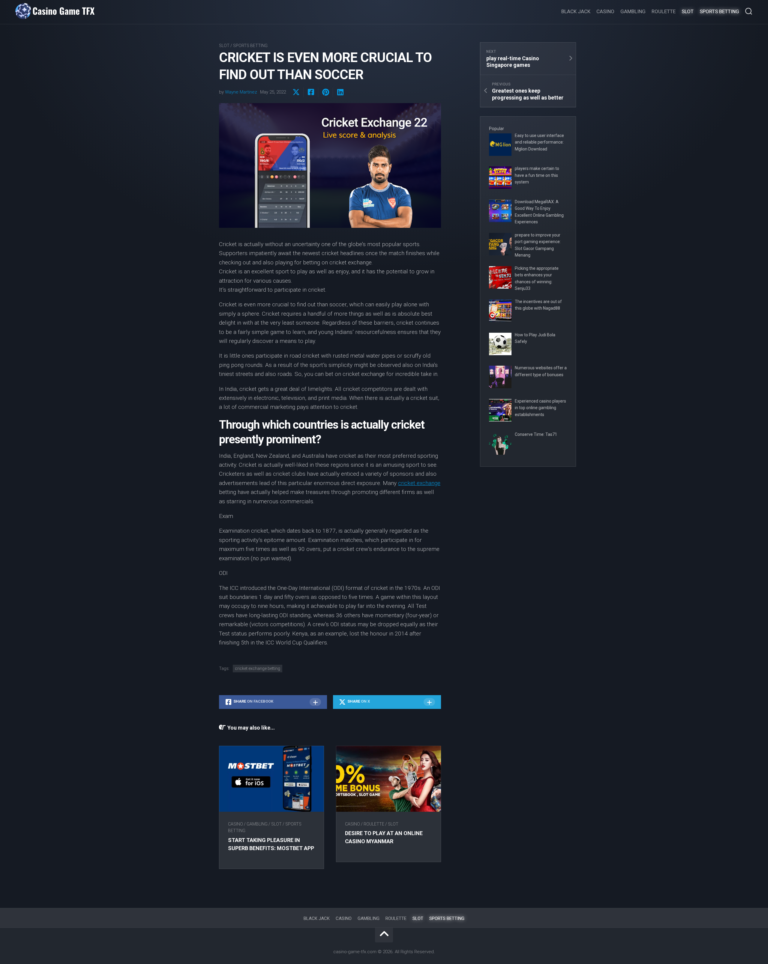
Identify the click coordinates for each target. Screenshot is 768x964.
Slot (688, 11)
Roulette (664, 11)
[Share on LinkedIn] (340, 92)
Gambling (633, 11)
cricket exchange (419, 483)
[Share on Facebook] (310, 92)
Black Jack (575, 11)
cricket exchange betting (257, 668)
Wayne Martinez (241, 92)
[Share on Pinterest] (325, 92)
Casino (605, 11)
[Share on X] (296, 92)
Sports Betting (719, 11)
